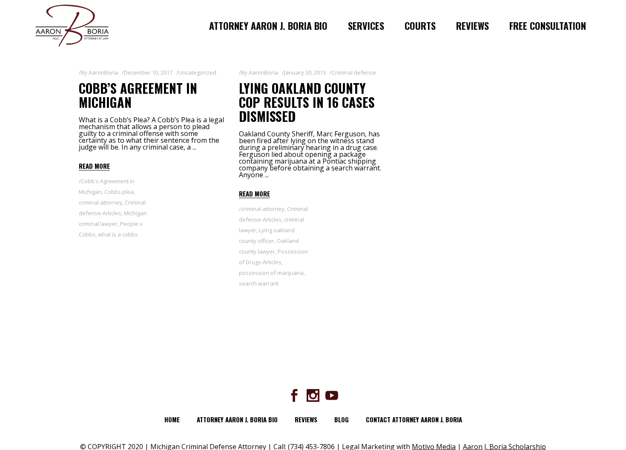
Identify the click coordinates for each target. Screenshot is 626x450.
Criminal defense (354, 72)
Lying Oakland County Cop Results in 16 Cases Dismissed (307, 102)
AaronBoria (103, 72)
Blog (341, 419)
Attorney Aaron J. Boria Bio (237, 419)
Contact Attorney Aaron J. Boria (414, 419)
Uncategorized (197, 72)
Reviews (306, 419)
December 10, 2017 (148, 72)
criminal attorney (100, 202)
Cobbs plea (119, 192)
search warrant (259, 283)
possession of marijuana (271, 273)
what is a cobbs (118, 234)
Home (172, 419)
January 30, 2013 (305, 72)
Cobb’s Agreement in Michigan (138, 95)
